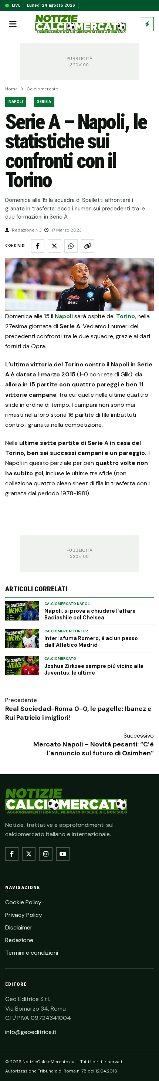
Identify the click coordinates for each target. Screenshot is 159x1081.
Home (11, 89)
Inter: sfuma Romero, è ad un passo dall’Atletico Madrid (91, 641)
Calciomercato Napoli (67, 604)
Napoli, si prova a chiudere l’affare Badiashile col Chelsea (90, 614)
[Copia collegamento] (87, 246)
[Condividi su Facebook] (37, 246)
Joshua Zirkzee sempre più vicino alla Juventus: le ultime (93, 669)
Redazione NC (27, 230)
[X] (28, 854)
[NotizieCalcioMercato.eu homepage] (80, 24)
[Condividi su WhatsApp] (71, 246)
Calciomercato (42, 89)
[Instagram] (46, 854)
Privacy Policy (23, 915)
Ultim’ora (147, 24)
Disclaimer (19, 927)
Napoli (16, 101)
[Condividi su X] (54, 246)
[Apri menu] (13, 24)
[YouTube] (63, 854)
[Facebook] (11, 854)
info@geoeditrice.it (31, 1032)
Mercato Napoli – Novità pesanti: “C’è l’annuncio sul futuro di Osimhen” (93, 749)
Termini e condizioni (31, 953)
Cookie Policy (23, 902)
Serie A (44, 101)
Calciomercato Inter (66, 631)
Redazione (19, 940)
